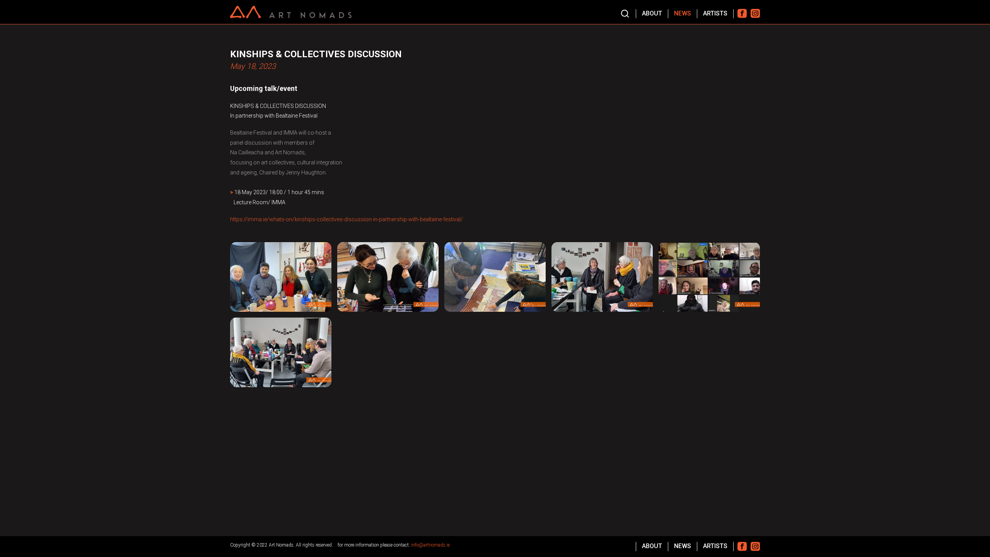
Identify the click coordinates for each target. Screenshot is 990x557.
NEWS (682, 13)
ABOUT (652, 13)
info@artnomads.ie (430, 545)
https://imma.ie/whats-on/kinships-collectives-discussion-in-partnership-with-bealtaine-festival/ (346, 219)
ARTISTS (715, 13)
